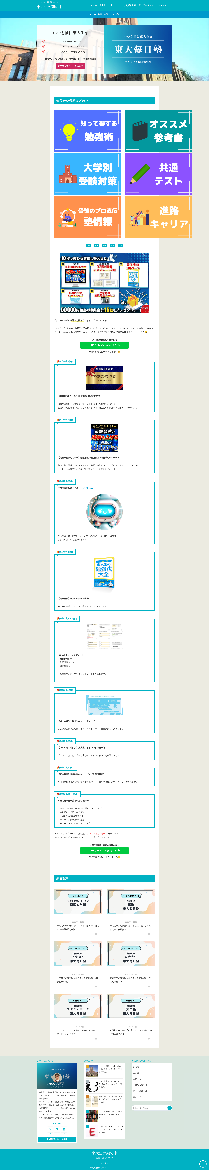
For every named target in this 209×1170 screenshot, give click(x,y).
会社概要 (104, 1163)
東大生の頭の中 (49, 7)
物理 (112, 246)
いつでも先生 (87, 488)
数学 (96, 246)
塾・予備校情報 (146, 5)
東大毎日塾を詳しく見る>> (70, 66)
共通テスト (114, 5)
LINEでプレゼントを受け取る (103, 345)
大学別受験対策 (129, 5)
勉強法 (93, 5)
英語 (88, 246)
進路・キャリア (163, 5)
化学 (121, 246)
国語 (104, 246)
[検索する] (169, 1108)
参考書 (103, 5)
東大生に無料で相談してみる (103, 14)
